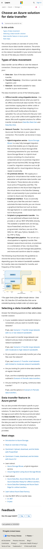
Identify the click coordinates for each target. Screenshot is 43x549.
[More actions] (39, 7)
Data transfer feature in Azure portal (15, 36)
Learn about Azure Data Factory (17, 492)
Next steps (6, 39)
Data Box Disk (10, 125)
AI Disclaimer (6, 540)
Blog (28, 540)
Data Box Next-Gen (30, 122)
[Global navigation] (2, 2)
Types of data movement (11, 31)
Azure (10, 7)
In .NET (10, 499)
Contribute (5, 543)
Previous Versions (19, 540)
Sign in (39, 2)
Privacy (13, 543)
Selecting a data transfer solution (14, 34)
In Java (9, 501)
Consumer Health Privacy (28, 543)
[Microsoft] (21, 2)
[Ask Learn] (36, 7)
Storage (17, 7)
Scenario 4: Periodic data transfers (27, 378)
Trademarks (17, 546)
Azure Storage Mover (15, 466)
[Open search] (34, 2)
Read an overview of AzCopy (16, 445)
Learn (4, 7)
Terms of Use (6, 546)
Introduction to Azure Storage (16, 440)
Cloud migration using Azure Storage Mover (23, 472)
